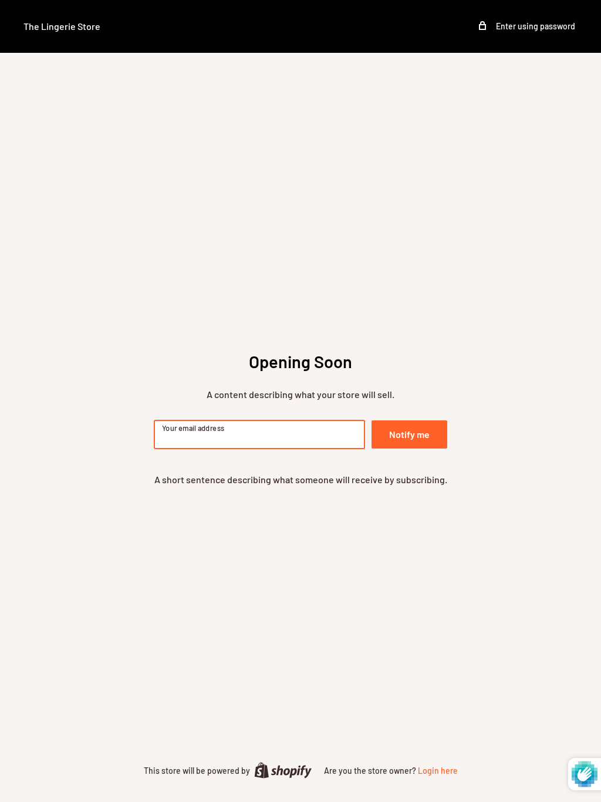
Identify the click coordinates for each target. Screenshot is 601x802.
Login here (438, 771)
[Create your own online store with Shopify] (283, 769)
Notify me (409, 434)
